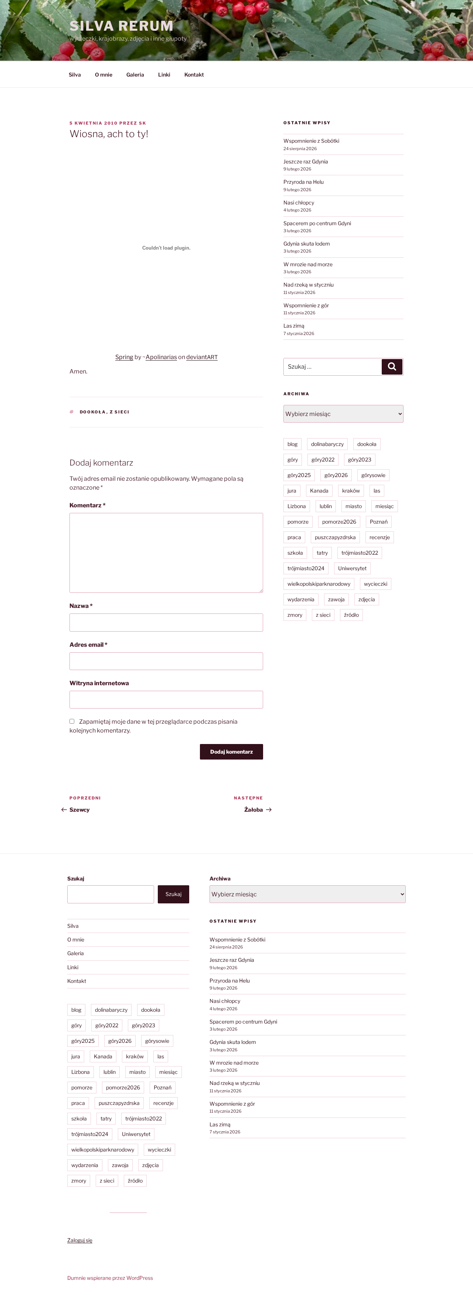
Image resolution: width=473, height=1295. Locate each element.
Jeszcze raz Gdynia (305, 161)
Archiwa (220, 878)
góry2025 (299, 475)
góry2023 (359, 459)
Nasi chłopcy (298, 202)
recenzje (380, 537)
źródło (351, 615)
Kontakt (194, 74)
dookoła (93, 412)
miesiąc (384, 506)
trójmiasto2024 (305, 568)
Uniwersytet (352, 568)
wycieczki (375, 584)
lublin (326, 506)
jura (291, 490)
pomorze (298, 521)
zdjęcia (366, 599)
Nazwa (81, 605)
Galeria (135, 74)
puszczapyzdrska (335, 537)
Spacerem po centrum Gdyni (317, 223)
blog (292, 444)
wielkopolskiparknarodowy (318, 584)
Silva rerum (121, 26)
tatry (322, 553)
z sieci (120, 412)
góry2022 (323, 459)
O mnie (103, 74)
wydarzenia (300, 599)
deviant (196, 357)
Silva (75, 74)
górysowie (373, 475)
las (377, 490)
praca (294, 537)
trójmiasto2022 (359, 553)
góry (292, 459)
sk (142, 123)
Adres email (88, 644)
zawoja (336, 599)
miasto (354, 506)
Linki (164, 74)
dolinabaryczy (327, 444)
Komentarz (87, 505)
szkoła (295, 553)
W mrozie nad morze (308, 264)
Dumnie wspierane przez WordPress (110, 1278)
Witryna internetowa (99, 683)
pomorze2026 (339, 521)
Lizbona (296, 506)
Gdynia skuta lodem (306, 243)
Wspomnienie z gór (306, 305)
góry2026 (336, 475)
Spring (124, 357)
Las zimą (293, 325)
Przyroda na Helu (303, 182)
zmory (294, 615)
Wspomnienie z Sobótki (311, 141)
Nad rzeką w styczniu (308, 284)
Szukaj (75, 878)
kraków (351, 490)
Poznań (379, 521)
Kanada (319, 490)
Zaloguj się (79, 1240)
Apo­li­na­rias (161, 357)
